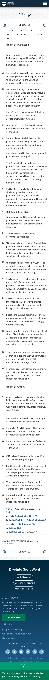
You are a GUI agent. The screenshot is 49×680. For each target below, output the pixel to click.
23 (4, 38)
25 (12, 38)
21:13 (11, 532)
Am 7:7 (32, 532)
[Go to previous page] (4, 25)
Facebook (14, 651)
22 (42, 34)
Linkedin (28, 651)
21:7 (10, 524)
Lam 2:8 (25, 532)
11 (35, 30)
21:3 (10, 516)
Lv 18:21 (16, 520)
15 (12, 34)
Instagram (34, 651)
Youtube (21, 651)
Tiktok (41, 651)
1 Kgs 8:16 (26, 524)
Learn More (14, 617)
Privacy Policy (7, 544)
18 (25, 34)
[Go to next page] (44, 25)
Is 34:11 (17, 532)
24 (8, 38)
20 (33, 34)
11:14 (8, 512)
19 (29, 34)
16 (16, 34)
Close (24, 664)
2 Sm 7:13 (17, 524)
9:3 (33, 524)
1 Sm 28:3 (42, 520)
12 (40, 30)
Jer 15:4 (17, 528)
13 (4, 34)
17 (21, 34)
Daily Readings (24, 577)
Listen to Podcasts (24, 582)
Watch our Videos (24, 588)
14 (8, 34)
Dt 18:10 (30, 520)
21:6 (10, 520)
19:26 (23, 520)
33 (36, 516)
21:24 (10, 509)
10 (31, 30)
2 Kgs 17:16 (18, 516)
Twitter (7, 651)
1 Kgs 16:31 (29, 516)
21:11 (11, 528)
